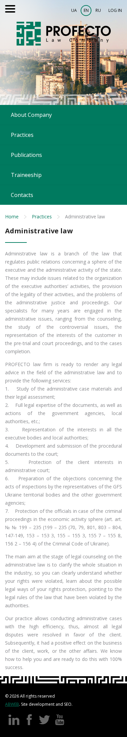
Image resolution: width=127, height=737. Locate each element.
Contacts (22, 195)
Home (12, 216)
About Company (31, 115)
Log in (115, 10)
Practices (22, 135)
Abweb (12, 704)
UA (74, 10)
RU (98, 10)
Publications (26, 155)
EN (86, 10)
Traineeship (26, 175)
